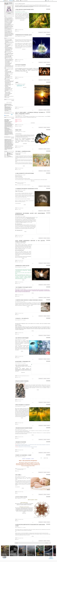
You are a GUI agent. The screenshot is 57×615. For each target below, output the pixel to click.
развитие (12, 28)
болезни (11, 17)
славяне (8, 31)
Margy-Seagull (9, 140)
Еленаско (10, 129)
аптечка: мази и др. (7, 83)
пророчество (9, 28)
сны (19, 147)
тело (5, 33)
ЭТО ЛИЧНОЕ (6, 97)
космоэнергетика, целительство (8, 90)
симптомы (6, 31)
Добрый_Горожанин (7, 129)
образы (17, 539)
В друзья (10, 13)
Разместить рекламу (51, 558)
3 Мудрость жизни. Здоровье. (8, 81)
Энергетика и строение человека (9, 51)
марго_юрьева (10, 148)
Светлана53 (9, 147)
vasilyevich (10, 125)
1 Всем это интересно (7, 39)
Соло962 (6, 133)
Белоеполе (6, 126)
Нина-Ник (11, 131)
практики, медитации (7, 50)
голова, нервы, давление (8, 58)
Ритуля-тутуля (10, 146)
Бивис (11, 126)
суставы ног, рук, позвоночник (8, 59)
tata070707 (8, 142)
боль (5, 18)
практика (6, 86)
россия (6, 30)
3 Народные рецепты (46, 6)
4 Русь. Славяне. (7, 75)
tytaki (12, 142)
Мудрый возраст (7, 44)
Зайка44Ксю (9, 143)
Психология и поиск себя (8, 48)
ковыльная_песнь (7, 148)
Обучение (23, 6)
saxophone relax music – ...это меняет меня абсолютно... (8, 107)
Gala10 (5, 139)
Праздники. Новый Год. (7, 89)
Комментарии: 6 (9, 109)
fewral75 (9, 141)
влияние (12, 18)
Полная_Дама (6, 146)
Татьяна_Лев (8, 133)
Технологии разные (7, 87)
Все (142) (13, 100)
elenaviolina (6, 123)
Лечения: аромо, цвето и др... (8, 84)
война (8, 19)
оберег (11, 25)
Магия (26, 6)
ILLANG (8, 123)
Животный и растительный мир (8, 78)
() (42, 32)
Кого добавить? (10, 121)
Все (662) (13, 118)
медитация (6, 24)
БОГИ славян (6, 77)
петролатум (6, 132)
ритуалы (8, 29)
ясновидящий (6, 36)
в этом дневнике (7, 115)
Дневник (48, 9)
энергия (10, 35)
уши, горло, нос (7, 64)
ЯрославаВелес (6, 134)
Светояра (12, 147)
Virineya (5, 141)
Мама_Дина (11, 145)
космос (6, 23)
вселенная (11, 19)
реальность (6, 29)
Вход (14, 0)
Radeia (8, 125)
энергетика (7, 35)
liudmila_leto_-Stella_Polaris (8, 124)
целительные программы (8, 93)
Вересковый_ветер (7, 128)
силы (11, 30)
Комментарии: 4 (9, 108)
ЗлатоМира (11, 144)
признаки (6, 27)
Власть (7, 17)
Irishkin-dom (7, 139)
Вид (46, 0)
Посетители (10, 156)
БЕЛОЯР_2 (8, 126)
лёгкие (5, 70)
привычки (11, 26)
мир (8, 24)
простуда (6, 69)
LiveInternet (5, 0)
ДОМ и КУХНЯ (6, 79)
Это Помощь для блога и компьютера (9, 96)
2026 (5, 17)
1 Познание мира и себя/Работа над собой (21, 182)
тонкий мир (18, 357)
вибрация (10, 18)
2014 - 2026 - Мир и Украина (8, 55)
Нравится (45, 32)
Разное (6, 41)
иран (11, 22)
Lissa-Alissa (10, 123)
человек (10, 34)
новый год (9, 25)
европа (6, 20)
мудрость (12, 24)
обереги (6, 73)
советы (11, 31)
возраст (6, 19)
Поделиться (48, 32)
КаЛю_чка (9, 119)
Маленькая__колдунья (7, 145)
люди (7, 23)
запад (9, 21)
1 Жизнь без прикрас (7, 52)
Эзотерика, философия (8, 49)
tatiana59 (11, 142)
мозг (10, 24)
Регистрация (11, 0)
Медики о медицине (7, 82)
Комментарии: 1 (9, 106)
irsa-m (11, 141)
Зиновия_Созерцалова (7, 144)
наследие (19, 169)
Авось (21, 0)
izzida (12, 141)
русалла (12, 132)
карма (17, 169)
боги (9, 17)
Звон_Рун (12, 143)
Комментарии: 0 (9, 104)
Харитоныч (11, 133)
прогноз (6, 28)
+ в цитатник (23, 36)
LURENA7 (12, 124)
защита (11, 21)
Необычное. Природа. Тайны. (8, 42)
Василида (6, 127)
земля (7, 22)
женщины (8, 20)
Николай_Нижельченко (7, 131)
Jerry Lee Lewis (6, 110)
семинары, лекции (7, 92)
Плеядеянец (9, 132)
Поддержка (45, 0)
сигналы (10, 30)
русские (8, 30)
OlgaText (13, 140)
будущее (7, 18)
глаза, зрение (6, 62)
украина (12, 33)
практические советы (7, 40)
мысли (5, 25)
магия (9, 23)
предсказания (7, 26)
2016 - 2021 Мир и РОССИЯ (8, 53)
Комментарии (40, 32)
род (11, 29)
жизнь (11, 20)
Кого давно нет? (6, 121)
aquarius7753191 (7, 122)
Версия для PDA (51, 557)
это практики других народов (8, 72)
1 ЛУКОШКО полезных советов (8, 57)
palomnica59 (6, 125)
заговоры (6, 21)
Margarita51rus (6, 140)
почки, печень (6, 61)
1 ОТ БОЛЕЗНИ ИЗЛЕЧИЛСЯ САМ (9, 66)
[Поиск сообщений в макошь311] (12, 114)
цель (21, 236)
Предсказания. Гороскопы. (8, 88)
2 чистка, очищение (7, 63)
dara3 (7, 141)
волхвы (9, 19)
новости (7, 25)
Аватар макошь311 (9, 9)
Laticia (10, 139)
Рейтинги (18, 0)
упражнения (7, 34)
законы (8, 21)
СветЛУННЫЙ (6, 147)
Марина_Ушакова (7, 130)
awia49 (9, 122)
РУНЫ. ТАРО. (6, 95)
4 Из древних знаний (40, 6)
